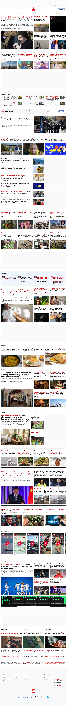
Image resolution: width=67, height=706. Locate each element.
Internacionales (16, 677)
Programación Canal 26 (58, 680)
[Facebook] (18, 697)
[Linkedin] (25, 697)
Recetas (25, 679)
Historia (25, 676)
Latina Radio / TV (46, 674)
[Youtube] (23, 697)
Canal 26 (45, 673)
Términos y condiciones (58, 676)
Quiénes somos (56, 673)
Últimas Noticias (6, 673)
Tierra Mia (45, 676)
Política (15, 679)
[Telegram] (31, 697)
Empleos (55, 683)
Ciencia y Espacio (27, 673)
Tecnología (26, 629)
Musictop (45, 679)
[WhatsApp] (29, 697)
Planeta (25, 677)
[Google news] (33, 697)
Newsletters (57, 685)
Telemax (45, 677)
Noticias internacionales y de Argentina (57, 19)
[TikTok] (27, 697)
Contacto (55, 674)
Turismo (25, 680)
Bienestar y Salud (49, 629)
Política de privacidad (57, 677)
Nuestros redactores (57, 682)
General (15, 676)
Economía (25, 674)
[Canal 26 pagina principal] (33, 11)
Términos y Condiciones (31, 701)
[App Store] (37, 697)
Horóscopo (5, 677)
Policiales (4, 679)
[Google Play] (43, 697)
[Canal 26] (33, 691)
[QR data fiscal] (48, 697)
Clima (4, 674)
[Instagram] (20, 697)
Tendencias (15, 680)
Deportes (15, 674)
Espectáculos (4, 629)
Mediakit (56, 679)
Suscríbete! (61, 111)
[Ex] (22, 697)
